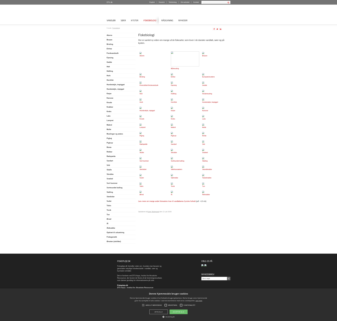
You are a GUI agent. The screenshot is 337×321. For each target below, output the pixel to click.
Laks (108, 116)
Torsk (109, 210)
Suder (109, 201)
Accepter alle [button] (178, 312)
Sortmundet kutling (114, 188)
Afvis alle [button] (159, 312)
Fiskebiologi (149, 20)
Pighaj (109, 138)
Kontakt (196, 2)
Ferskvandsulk (112, 53)
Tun (108, 215)
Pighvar (110, 143)
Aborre (109, 35)
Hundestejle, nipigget (115, 89)
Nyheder (182, 20)
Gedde (109, 62)
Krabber (110, 107)
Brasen (109, 40)
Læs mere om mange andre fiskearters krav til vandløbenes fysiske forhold (166, 201)
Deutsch (162, 2)
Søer (123, 20)
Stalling (110, 192)
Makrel (109, 125)
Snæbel (110, 179)
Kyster (134, 20)
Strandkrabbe (207, 169)
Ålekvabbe (111, 228)
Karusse (110, 98)
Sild (108, 165)
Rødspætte (111, 156)
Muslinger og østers (115, 134)
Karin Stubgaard (153, 212)
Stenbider (111, 197)
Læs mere (198, 301)
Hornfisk (110, 80)
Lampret (110, 120)
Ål (107, 224)
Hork (108, 76)
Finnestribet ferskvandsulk (149, 85)
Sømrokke (174, 178)
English (152, 2)
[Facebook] (202, 265)
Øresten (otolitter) (114, 241)
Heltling (110, 71)
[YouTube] (205, 265)
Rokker (109, 152)
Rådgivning (167, 20)
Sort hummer (112, 183)
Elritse (109, 49)
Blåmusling (175, 68)
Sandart (110, 161)
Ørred (109, 219)
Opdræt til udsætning (115, 232)
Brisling (110, 44)
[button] (168, 316)
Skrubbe (110, 174)
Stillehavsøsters (176, 169)
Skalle (109, 170)
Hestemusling (207, 94)
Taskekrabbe (206, 178)
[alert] (168, 304)
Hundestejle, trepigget (116, 85)
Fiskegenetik (112, 237)
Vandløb (111, 20)
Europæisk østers (208, 77)
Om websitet (185, 2)
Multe (109, 129)
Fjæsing (110, 58)
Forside (109, 28)
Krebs (109, 111)
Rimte (109, 147)
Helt (108, 67)
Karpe (109, 94)
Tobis (109, 206)
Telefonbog (173, 2)
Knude (109, 102)
